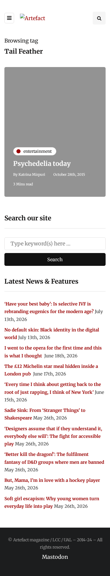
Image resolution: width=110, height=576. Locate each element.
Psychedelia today (42, 163)
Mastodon (55, 557)
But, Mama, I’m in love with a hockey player (52, 480)
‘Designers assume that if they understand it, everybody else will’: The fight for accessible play (53, 436)
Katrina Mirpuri (31, 174)
